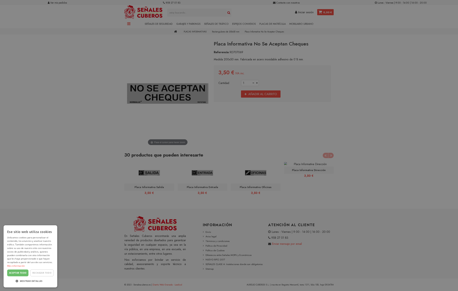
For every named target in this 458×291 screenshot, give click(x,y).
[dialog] (30, 256)
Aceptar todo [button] (18, 272)
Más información (16, 265)
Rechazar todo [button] (42, 272)
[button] (30, 281)
